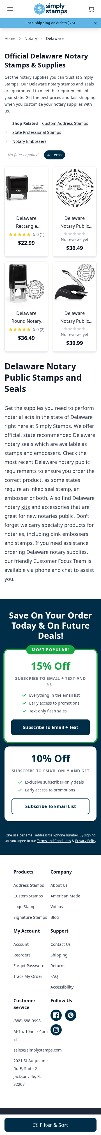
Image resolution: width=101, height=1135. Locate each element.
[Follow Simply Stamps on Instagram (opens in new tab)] (56, 1029)
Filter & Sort (54, 1125)
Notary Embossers (29, 141)
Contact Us (60, 944)
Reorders (22, 955)
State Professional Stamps (36, 132)
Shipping (59, 955)
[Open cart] (91, 9)
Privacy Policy (85, 840)
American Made (65, 896)
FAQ (54, 976)
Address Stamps (28, 885)
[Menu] (10, 9)
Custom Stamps (28, 896)
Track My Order (27, 976)
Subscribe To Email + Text (50, 727)
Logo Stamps (25, 906)
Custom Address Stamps (65, 123)
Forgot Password (29, 965)
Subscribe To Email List (50, 806)
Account (21, 944)
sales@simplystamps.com (37, 1050)
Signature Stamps (30, 917)
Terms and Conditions (54, 840)
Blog (54, 917)
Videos (56, 906)
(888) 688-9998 (27, 1020)
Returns (57, 965)
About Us (59, 885)
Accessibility (62, 987)
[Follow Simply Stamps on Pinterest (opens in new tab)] (70, 1015)
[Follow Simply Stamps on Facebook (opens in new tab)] (56, 1015)
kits (25, 507)
